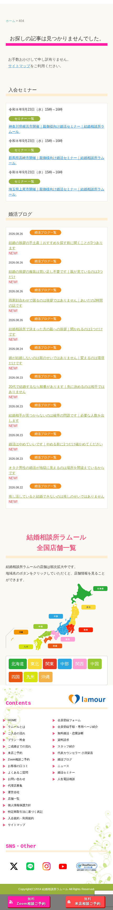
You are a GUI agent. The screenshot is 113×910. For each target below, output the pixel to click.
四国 (15, 677)
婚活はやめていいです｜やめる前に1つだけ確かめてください (56, 444)
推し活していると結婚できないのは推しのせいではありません (56, 496)
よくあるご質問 (18, 772)
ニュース (63, 765)
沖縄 (45, 677)
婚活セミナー (66, 772)
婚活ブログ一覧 (45, 232)
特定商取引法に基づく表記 (25, 811)
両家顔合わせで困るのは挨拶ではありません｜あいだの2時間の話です (56, 303)
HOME (12, 720)
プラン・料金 (16, 739)
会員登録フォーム (69, 720)
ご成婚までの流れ (19, 746)
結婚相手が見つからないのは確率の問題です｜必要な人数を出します (56, 418)
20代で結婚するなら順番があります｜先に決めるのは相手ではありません (57, 389)
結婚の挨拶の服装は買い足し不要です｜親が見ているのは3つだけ (56, 274)
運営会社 (13, 792)
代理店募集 (15, 785)
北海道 (17, 664)
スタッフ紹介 (66, 746)
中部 (64, 664)
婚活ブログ (65, 759)
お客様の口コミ (18, 765)
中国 (94, 664)
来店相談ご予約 (88, 901)
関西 (79, 664)
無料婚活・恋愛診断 (71, 733)
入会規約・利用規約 (21, 818)
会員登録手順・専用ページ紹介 (78, 726)
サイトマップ (19, 66)
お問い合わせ (16, 779)
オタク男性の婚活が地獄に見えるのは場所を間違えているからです (56, 470)
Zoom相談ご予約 (19, 759)
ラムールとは (16, 726)
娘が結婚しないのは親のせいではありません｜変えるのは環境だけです (56, 360)
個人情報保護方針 (19, 805)
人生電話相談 (66, 779)
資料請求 (63, 739)
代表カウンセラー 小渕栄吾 (75, 752)
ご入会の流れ (16, 733)
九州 (30, 677)
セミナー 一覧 (24, 119)
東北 (34, 664)
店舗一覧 (13, 798)
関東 (49, 664)
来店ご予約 (15, 752)
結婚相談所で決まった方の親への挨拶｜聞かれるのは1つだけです (56, 331)
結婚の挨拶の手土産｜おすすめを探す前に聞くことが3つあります (56, 245)
